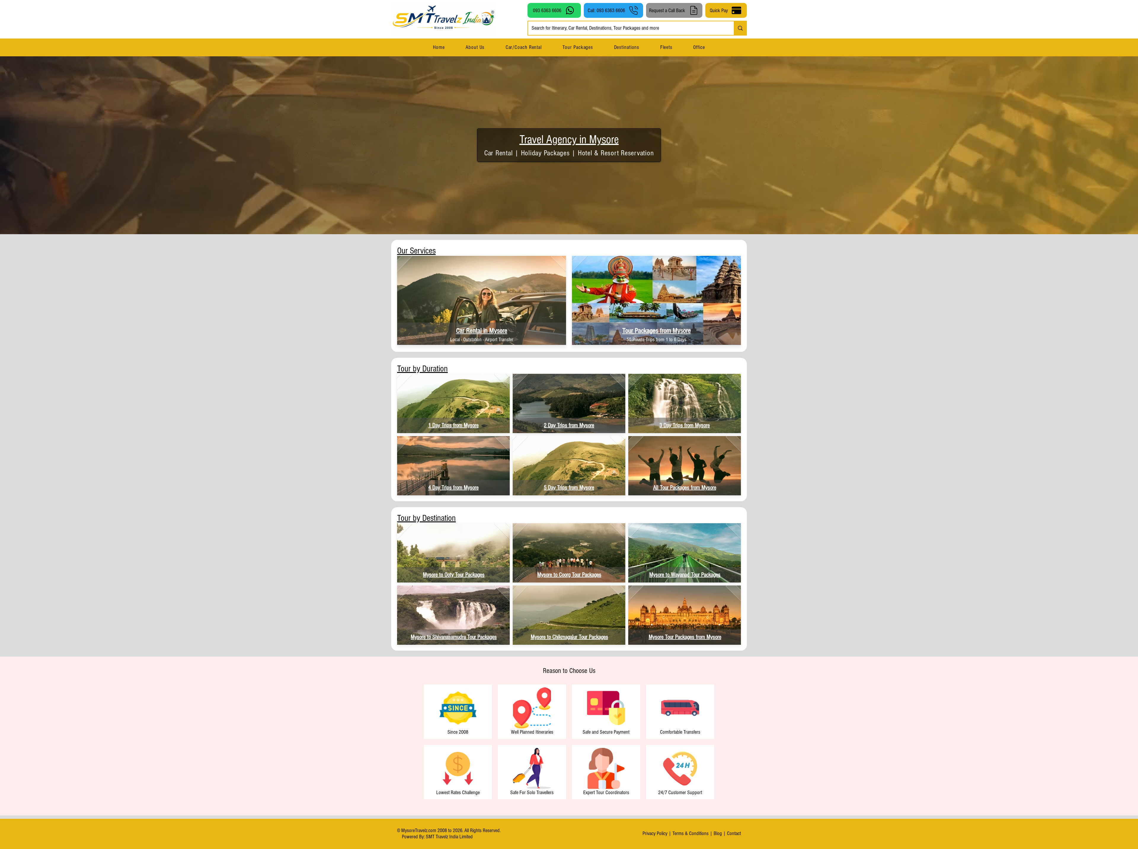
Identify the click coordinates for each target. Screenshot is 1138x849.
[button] (626, 47)
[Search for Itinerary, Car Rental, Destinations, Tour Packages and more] (740, 28)
